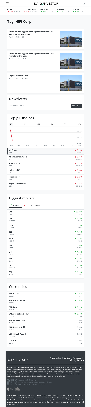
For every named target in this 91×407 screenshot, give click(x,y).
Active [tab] (37, 205)
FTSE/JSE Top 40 (30, 9)
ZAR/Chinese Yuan (17, 320)
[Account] (84, 3)
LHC (10, 252)
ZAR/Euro (13, 307)
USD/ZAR (44, 9)
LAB (10, 212)
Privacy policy (55, 358)
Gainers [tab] (16, 205)
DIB (10, 218)
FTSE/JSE (11, 9)
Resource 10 (14, 177)
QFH (11, 225)
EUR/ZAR (77, 9)
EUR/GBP (13, 340)
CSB (10, 232)
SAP (10, 258)
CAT (10, 265)
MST (11, 245)
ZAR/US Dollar (15, 293)
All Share (13, 150)
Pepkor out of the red (18, 75)
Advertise (77, 358)
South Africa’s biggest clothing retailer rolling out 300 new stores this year (32, 55)
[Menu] (7, 3)
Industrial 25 (14, 170)
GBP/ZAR (60, 9)
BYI (10, 272)
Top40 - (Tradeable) (17, 183)
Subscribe (76, 106)
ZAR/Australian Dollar (19, 314)
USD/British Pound (17, 334)
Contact (67, 358)
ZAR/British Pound (17, 300)
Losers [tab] (29, 205)
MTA (11, 238)
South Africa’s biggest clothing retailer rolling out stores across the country (30, 32)
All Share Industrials (18, 157)
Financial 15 (14, 163)
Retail (11, 37)
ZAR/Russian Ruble (17, 327)
